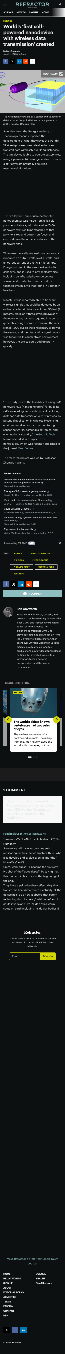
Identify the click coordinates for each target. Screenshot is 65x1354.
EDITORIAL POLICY (13, 1292)
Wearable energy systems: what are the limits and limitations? (30, 519)
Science (7, 21)
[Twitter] (12, 61)
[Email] (32, 61)
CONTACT (8, 1310)
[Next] (56, 719)
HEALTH (21, 12)
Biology (17, 692)
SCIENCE (8, 12)
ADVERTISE (9, 1297)
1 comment (35, 593)
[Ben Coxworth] (8, 612)
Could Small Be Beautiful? (17, 508)
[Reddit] (25, 61)
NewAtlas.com (44, 1283)
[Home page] (32, 5)
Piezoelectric (40, 560)
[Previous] (8, 719)
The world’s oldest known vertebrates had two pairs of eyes (31, 725)
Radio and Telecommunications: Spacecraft (27, 500)
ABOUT (7, 1287)
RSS (5, 1315)
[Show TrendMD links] (59, 543)
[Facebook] (5, 61)
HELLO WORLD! (12, 1278)
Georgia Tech (46, 434)
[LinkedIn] (19, 61)
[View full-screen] (61, 74)
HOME (45, 12)
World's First (22, 567)
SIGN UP (33, 12)
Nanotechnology (41, 553)
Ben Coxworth (27, 609)
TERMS (7, 1301)
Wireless (19, 560)
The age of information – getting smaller (25, 491)
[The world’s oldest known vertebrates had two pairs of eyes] (32, 703)
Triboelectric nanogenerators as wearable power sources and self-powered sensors (29, 481)
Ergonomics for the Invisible (18, 529)
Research (19, 574)
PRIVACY (8, 1306)
